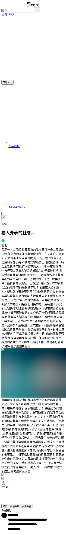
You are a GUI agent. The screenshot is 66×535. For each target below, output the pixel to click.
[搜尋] (37, 9)
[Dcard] (33, 5)
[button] (8, 14)
